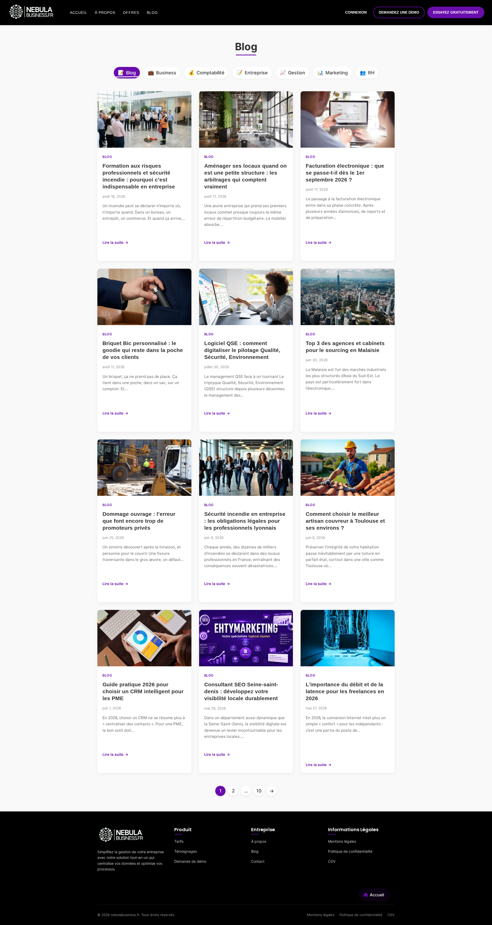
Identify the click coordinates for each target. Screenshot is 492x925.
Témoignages (185, 851)
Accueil (78, 13)
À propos (105, 13)
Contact (257, 861)
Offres (131, 13)
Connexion (356, 12)
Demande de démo (190, 861)
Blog (152, 13)
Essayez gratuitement (456, 12)
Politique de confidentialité (350, 851)
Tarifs (178, 841)
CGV (331, 861)
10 (259, 790)
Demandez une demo (399, 12)
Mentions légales (342, 841)
